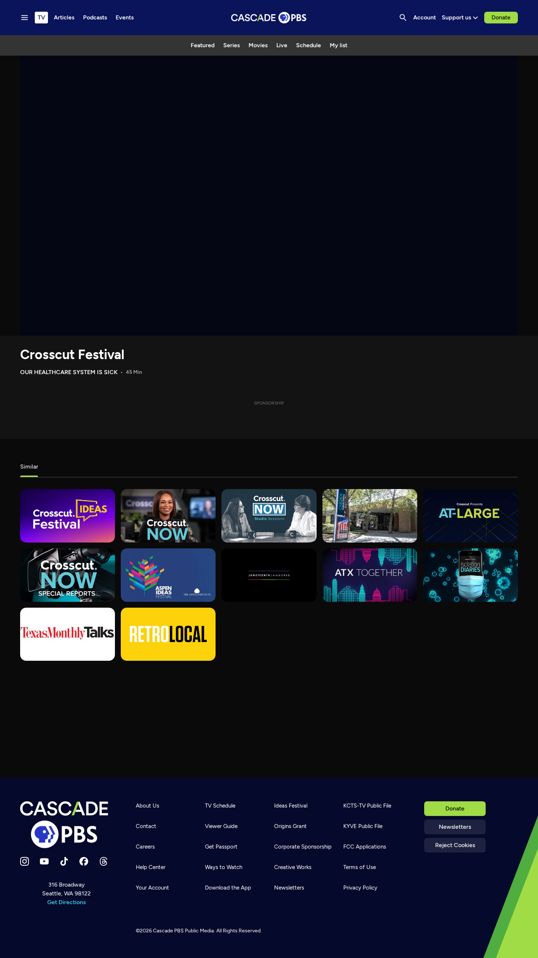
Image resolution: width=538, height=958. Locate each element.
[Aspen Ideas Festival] (168, 575)
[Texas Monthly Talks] (67, 634)
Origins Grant (290, 826)
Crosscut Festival (72, 354)
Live (281, 45)
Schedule (308, 45)
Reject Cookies (455, 845)
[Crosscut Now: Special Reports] (67, 575)
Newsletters (455, 826)
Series (231, 45)
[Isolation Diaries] (470, 575)
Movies (258, 45)
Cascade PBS (168, 931)
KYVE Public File (362, 826)
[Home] (66, 824)
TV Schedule (220, 805)
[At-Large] (470, 516)
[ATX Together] (369, 575)
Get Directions (66, 902)
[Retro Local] (168, 634)
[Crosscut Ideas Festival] (67, 516)
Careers (145, 846)
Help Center (150, 867)
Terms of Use (359, 867)
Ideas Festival (290, 805)
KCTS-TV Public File (367, 805)
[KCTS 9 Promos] (369, 516)
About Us (147, 805)
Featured (202, 45)
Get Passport (221, 846)
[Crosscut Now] (168, 516)
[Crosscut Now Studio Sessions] (268, 516)
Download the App (228, 887)
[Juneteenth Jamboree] (268, 575)
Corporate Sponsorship (303, 846)
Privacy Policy (360, 887)
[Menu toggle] (24, 17)
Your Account (152, 887)
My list (338, 45)
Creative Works (292, 867)
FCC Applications (364, 846)
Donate (501, 17)
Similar (29, 466)
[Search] (403, 17)
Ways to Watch (223, 867)
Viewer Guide (221, 826)
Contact (146, 826)
